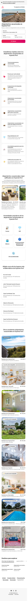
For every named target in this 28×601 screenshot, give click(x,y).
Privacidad (10, 594)
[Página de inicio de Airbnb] (3, 7)
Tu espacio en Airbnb (19, 7)
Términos (16, 594)
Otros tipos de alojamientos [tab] (8, 561)
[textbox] (7, 37)
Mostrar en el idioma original (9, 3)
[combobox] (13, 32)
